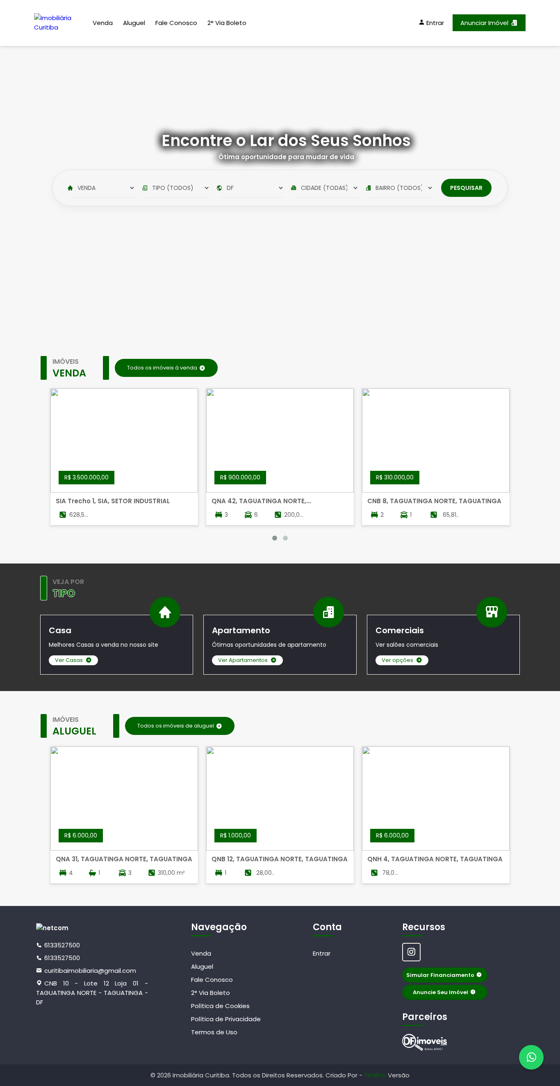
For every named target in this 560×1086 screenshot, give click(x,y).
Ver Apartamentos (243, 660)
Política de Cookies (220, 1006)
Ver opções (397, 660)
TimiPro (376, 1075)
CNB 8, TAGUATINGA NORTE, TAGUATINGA (434, 501)
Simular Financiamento (440, 975)
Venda (103, 22)
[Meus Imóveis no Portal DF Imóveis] (424, 1042)
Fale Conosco (176, 22)
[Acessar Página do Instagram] (411, 952)
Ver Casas (69, 660)
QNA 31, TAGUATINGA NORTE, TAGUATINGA (124, 859)
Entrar (321, 953)
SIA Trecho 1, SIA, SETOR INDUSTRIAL (113, 501)
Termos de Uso (214, 1032)
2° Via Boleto (226, 22)
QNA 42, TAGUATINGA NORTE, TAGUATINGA (259, 501)
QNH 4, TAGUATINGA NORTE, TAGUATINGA (435, 859)
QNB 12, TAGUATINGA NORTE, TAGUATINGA (280, 859)
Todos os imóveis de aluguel (175, 726)
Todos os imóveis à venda (162, 368)
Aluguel (134, 22)
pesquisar (466, 188)
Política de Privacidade (226, 1019)
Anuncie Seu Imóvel (440, 992)
